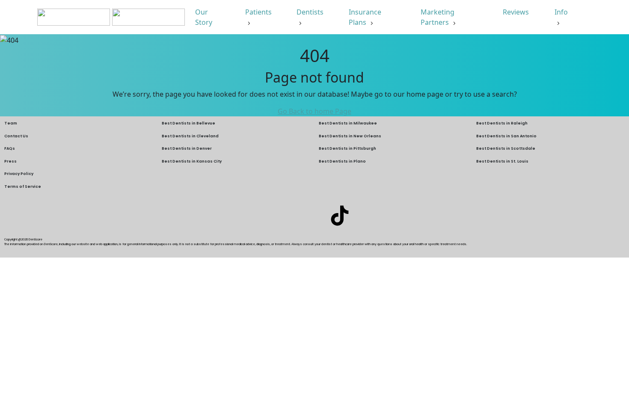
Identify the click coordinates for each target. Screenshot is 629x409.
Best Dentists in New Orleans (350, 136)
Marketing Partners (437, 17)
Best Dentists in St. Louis (502, 161)
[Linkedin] (289, 215)
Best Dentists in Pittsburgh (347, 148)
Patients (258, 12)
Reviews (517, 12)
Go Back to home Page (314, 111)
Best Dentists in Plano (342, 161)
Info (561, 12)
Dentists (310, 12)
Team (10, 123)
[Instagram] (314, 215)
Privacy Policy (18, 173)
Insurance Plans (365, 17)
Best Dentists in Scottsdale (505, 148)
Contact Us (16, 136)
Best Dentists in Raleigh (502, 123)
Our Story (204, 17)
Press (10, 161)
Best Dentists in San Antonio (506, 136)
